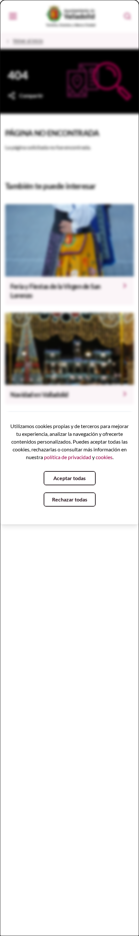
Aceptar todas (69, 478)
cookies (104, 457)
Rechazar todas (69, 499)
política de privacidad (67, 457)
